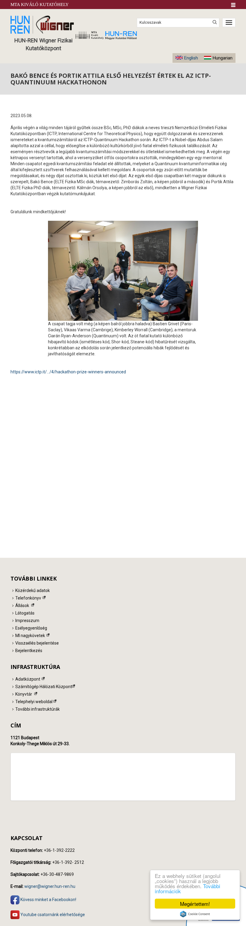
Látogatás (24, 613)
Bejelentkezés (28, 650)
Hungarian (222, 58)
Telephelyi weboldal (33, 701)
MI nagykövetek (30, 635)
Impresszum (27, 620)
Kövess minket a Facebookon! (48, 899)
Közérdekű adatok (32, 590)
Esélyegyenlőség (31, 628)
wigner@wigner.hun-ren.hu (49, 886)
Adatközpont (27, 679)
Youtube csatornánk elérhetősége (52, 914)
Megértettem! (195, 903)
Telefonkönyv (28, 598)
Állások (22, 605)
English (191, 58)
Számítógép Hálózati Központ (43, 686)
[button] (233, 5)
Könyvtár (23, 694)
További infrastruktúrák (37, 709)
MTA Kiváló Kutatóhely (39, 4)
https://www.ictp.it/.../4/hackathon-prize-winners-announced (68, 371)
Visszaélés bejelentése (37, 643)
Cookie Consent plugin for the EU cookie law (195, 914)
